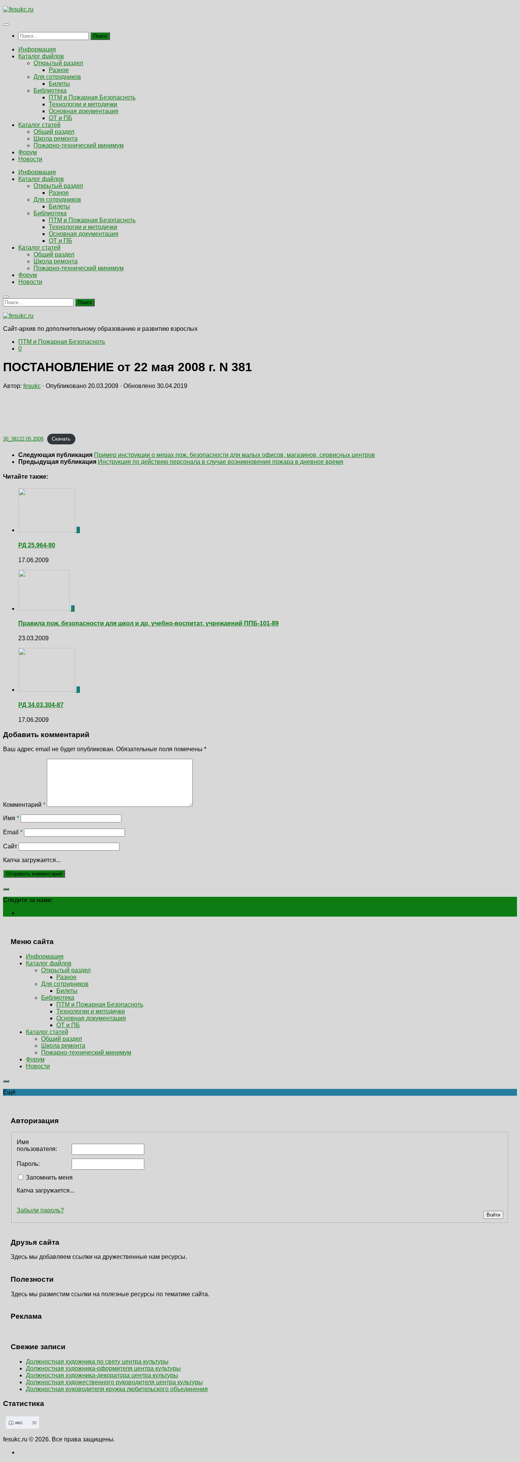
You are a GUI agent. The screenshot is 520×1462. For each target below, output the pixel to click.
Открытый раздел (58, 63)
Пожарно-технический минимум (78, 145)
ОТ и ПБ (60, 118)
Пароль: (28, 1164)
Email (12, 832)
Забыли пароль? (40, 1210)
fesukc (32, 386)
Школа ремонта (55, 138)
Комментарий (24, 805)
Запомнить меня (49, 1177)
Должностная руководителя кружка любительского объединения (117, 1389)
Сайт (10, 846)
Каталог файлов (41, 56)
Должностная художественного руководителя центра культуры (114, 1382)
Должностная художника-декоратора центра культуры (102, 1375)
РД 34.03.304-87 (41, 705)
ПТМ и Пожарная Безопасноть (92, 97)
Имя (11, 818)
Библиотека (50, 90)
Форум (27, 152)
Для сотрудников (57, 77)
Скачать (61, 439)
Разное (59, 70)
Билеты (59, 83)
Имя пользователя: (37, 1145)
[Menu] (6, 24)
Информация (37, 49)
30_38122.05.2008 (23, 439)
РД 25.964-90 (36, 545)
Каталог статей (39, 125)
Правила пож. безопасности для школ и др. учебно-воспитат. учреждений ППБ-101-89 (148, 623)
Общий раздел (53, 131)
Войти (493, 1215)
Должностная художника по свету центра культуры (97, 1361)
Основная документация (83, 111)
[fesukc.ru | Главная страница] (18, 9)
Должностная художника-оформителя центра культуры (103, 1368)
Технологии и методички (83, 104)
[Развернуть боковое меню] (6, 889)
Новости (30, 159)
